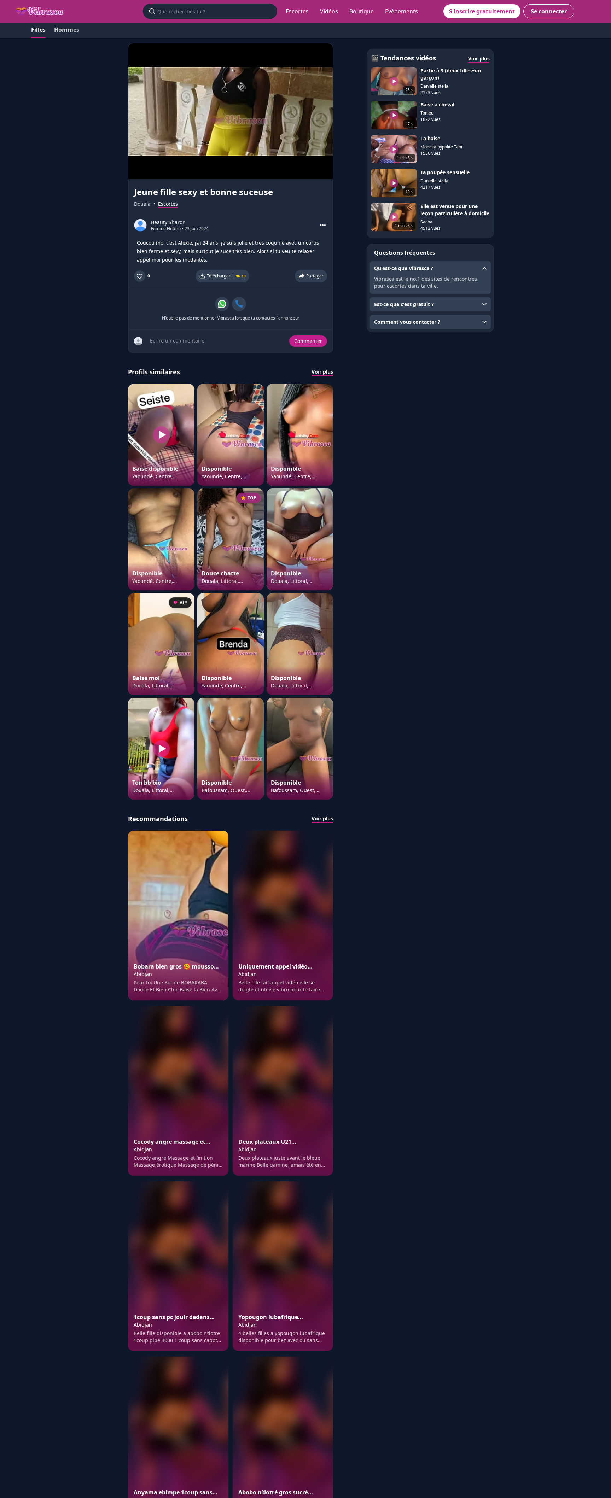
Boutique (361, 11)
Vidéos (329, 11)
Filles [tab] (38, 30)
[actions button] (322, 225)
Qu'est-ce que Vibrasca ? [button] (403, 268)
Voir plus (322, 371)
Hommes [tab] (66, 30)
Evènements (401, 11)
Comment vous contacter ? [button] (407, 321)
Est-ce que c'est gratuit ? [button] (404, 304)
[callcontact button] (239, 304)
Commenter (308, 341)
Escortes (297, 11)
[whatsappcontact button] (222, 304)
